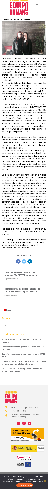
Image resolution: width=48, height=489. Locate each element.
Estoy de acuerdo (25, 485)
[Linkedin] (18, 423)
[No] (45, 481)
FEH (29, 19)
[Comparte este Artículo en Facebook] (18, 261)
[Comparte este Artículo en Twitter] (24, 261)
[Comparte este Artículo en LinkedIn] (29, 261)
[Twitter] (29, 423)
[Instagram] (24, 423)
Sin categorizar (24, 255)
